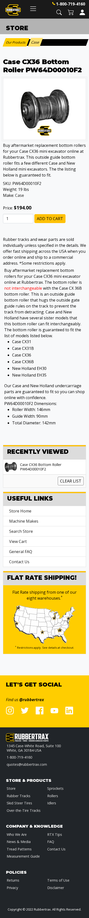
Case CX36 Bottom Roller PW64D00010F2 (40, 466)
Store (11, 788)
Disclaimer (55, 887)
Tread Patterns (19, 849)
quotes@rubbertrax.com (27, 764)
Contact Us (19, 561)
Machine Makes (23, 521)
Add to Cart (50, 218)
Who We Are (17, 834)
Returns (13, 880)
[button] (59, 12)
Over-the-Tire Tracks (24, 810)
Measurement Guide (23, 856)
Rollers (52, 795)
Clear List (70, 481)
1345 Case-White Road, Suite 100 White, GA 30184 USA (34, 748)
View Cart (18, 541)
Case (19, 195)
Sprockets (55, 788)
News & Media (19, 841)
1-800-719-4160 (70, 4)
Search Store (21, 531)
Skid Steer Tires (19, 803)
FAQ (50, 841)
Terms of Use (58, 880)
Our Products (16, 42)
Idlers (51, 803)
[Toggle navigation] (33, 8)
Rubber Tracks (18, 795)
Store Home (20, 511)
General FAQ (20, 551)
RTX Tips (54, 834)
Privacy (12, 887)
